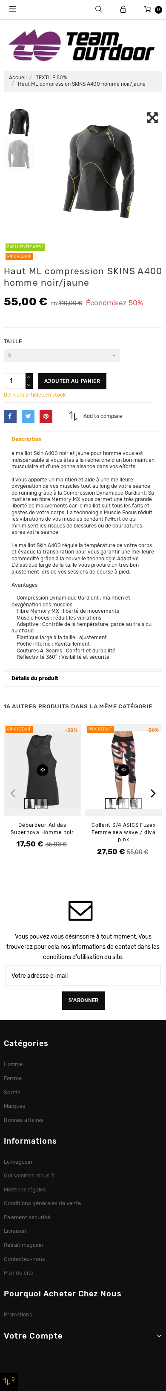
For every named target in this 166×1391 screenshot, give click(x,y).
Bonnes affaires (24, 1120)
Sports (12, 1092)
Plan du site (19, 1272)
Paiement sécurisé (27, 1217)
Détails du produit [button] (34, 678)
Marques (15, 1106)
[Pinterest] (46, 416)
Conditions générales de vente (42, 1203)
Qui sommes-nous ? (29, 1175)
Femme (13, 1078)
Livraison (15, 1231)
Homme (13, 1064)
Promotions (18, 1314)
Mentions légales (25, 1189)
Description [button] (26, 439)
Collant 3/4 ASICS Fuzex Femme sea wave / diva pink (124, 832)
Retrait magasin (24, 1245)
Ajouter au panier (72, 381)
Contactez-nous (25, 1259)
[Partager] (10, 416)
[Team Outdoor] (83, 44)
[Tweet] (28, 416)
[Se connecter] (123, 10)
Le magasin (18, 1162)
